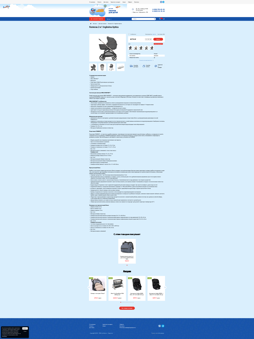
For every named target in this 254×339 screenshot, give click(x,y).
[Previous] (89, 287)
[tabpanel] (127, 251)
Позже (25, 331)
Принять (25, 328)
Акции (124, 2)
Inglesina (154, 34)
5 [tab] (126, 302)
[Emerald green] (141, 48)
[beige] (135, 48)
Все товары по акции (127, 308)
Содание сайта (154, 333)
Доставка (106, 2)
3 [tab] (123, 302)
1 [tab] (127, 265)
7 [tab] (129, 302)
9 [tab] (132, 302)
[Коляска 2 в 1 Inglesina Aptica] (107, 47)
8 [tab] (130, 302)
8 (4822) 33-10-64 (158, 11)
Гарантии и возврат (115, 2)
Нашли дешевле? (158, 43)
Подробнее (4, 336)
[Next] (164, 287)
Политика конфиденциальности (128, 327)
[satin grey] (146, 48)
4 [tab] (125, 302)
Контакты (136, 2)
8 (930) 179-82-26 (159, 9)
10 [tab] (133, 302)
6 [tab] (128, 302)
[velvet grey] (152, 48)
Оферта (130, 2)
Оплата (99, 2)
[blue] (130, 48)
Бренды (108, 19)
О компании (92, 2)
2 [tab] (122, 302)
